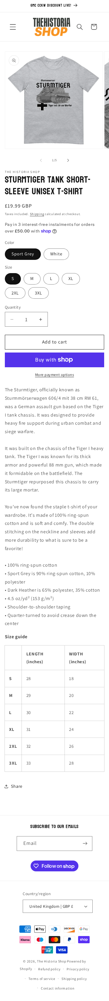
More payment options (54, 374)
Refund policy (49, 969)
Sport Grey (23, 254)
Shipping (37, 214)
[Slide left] (41, 160)
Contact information (57, 988)
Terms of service (41, 978)
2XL (15, 293)
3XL (38, 293)
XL (70, 278)
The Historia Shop (51, 961)
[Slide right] (68, 160)
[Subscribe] (85, 843)
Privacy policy (78, 969)
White (56, 254)
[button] (13, 27)
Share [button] (16, 786)
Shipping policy (74, 978)
